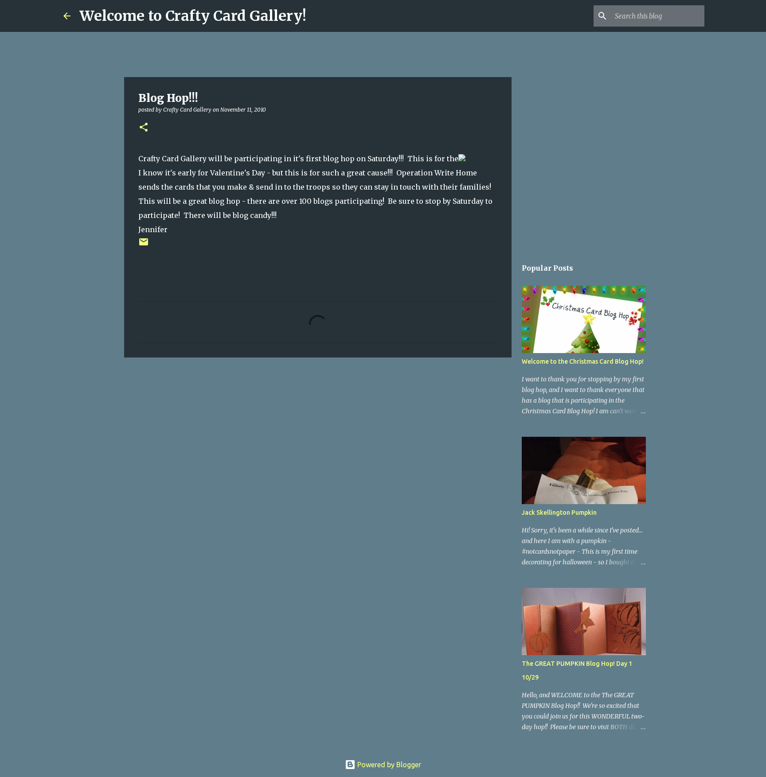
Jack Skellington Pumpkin (559, 512)
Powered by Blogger (388, 765)
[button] (143, 128)
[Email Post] (143, 245)
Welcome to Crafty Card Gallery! (192, 16)
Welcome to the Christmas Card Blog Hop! (583, 361)
